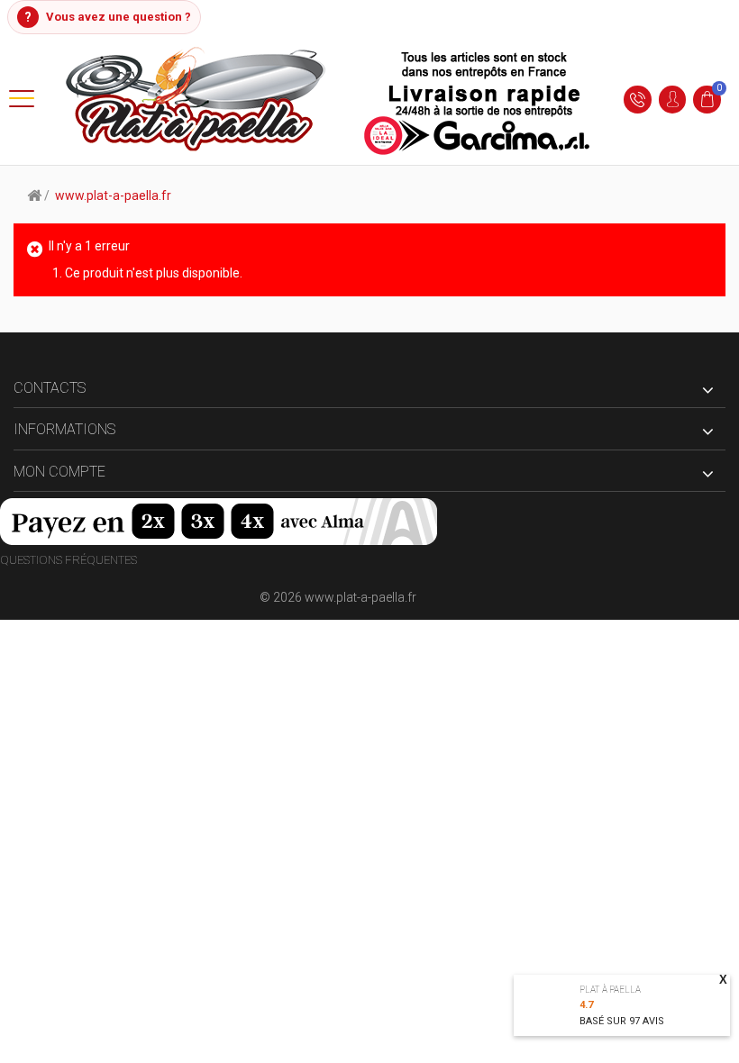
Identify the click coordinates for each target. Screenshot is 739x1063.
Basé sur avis (621, 1021)
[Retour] (34, 194)
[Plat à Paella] (329, 99)
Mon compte (59, 471)
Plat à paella (610, 990)
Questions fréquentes (68, 560)
